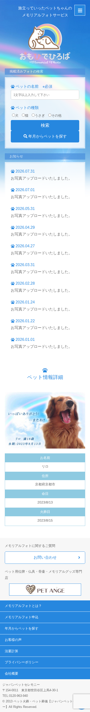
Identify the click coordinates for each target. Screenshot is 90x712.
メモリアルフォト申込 (21, 617)
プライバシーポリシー (21, 662)
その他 (56, 115)
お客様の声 (13, 640)
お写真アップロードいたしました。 (41, 178)
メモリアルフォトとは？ (23, 606)
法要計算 (11, 651)
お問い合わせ (45, 557)
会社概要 (11, 673)
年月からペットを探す (47, 136)
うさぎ (40, 115)
